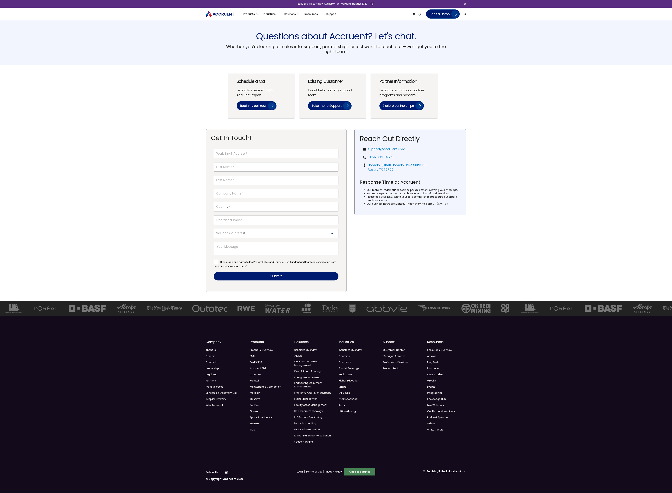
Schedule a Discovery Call (221, 393)
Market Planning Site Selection (312, 435)
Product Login (391, 368)
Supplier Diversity (216, 399)
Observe (255, 399)
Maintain (255, 380)
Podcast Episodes (437, 417)
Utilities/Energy (347, 411)
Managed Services (394, 356)
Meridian (255, 393)
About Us (211, 350)
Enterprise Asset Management (312, 392)
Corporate (345, 362)
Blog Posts (433, 362)
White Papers (435, 429)
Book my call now (253, 105)
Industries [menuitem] (270, 14)
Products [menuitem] (249, 14)
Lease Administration (307, 429)
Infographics (434, 393)
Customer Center (393, 350)
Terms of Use (281, 262)
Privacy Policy (261, 262)
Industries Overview (350, 350)
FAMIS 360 (256, 362)
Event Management (306, 399)
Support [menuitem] (331, 14)
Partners (211, 380)
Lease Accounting (305, 423)
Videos (431, 423)
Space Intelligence (261, 417)
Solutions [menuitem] (290, 14)
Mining (342, 386)
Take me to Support (327, 105)
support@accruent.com (386, 149)
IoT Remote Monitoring (308, 417)
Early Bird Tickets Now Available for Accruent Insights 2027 (333, 3)
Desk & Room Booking (307, 371)
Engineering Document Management (308, 384)
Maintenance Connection (265, 386)
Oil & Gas (344, 393)
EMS (252, 356)
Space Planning (303, 441)
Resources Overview (439, 350)
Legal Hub (211, 374)
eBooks (431, 380)
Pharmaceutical (348, 399)
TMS (252, 429)
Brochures (433, 368)
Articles (431, 356)
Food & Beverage (349, 368)
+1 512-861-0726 (380, 157)
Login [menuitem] (418, 14)
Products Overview (261, 350)
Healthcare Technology (308, 411)
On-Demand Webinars (441, 411)
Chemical (345, 356)
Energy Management (307, 377)
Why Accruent (214, 405)
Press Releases (214, 386)
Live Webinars (435, 405)
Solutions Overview (305, 350)
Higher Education (349, 380)
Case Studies (435, 374)
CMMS (298, 356)
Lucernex (255, 374)
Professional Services (395, 362)
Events (431, 386)
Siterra (254, 411)
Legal (301, 471)
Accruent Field (258, 368)
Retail (342, 405)
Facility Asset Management (310, 405)
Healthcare (345, 374)
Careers (210, 356)
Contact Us (212, 362)
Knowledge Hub (436, 399)
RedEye (254, 405)
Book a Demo (439, 14)
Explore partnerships (398, 105)
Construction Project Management (307, 363)
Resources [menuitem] (311, 14)
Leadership (212, 368)
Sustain (254, 423)
